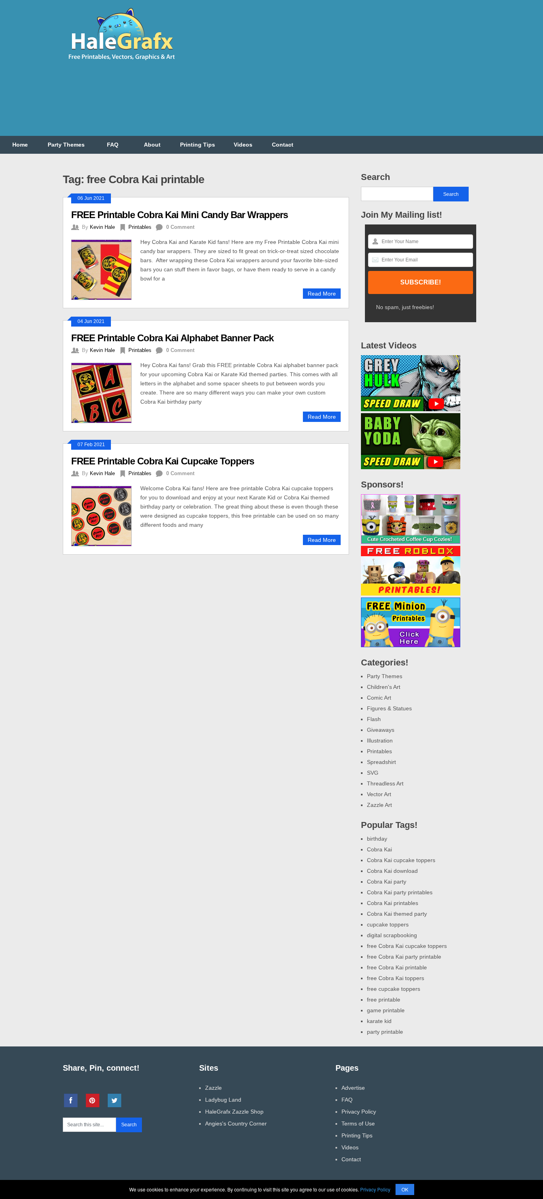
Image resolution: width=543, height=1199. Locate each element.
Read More (322, 293)
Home (20, 144)
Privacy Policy (358, 1111)
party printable (385, 1032)
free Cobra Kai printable (397, 967)
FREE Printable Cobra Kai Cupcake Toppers (162, 461)
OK (404, 1189)
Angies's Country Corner (236, 1123)
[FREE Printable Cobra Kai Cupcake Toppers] (105, 515)
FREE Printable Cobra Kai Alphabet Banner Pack (172, 338)
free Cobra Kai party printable (404, 956)
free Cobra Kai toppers (395, 978)
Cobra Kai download (392, 871)
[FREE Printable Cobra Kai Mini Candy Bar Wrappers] (105, 269)
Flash (374, 719)
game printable (386, 1010)
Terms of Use (358, 1123)
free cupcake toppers (393, 989)
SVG (372, 773)
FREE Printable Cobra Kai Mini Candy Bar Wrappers (179, 214)
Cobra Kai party (386, 881)
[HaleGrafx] (121, 63)
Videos (243, 144)
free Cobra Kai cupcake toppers (407, 946)
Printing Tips (197, 144)
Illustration (380, 740)
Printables (139, 227)
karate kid (379, 1021)
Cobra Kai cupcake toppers (401, 860)
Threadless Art (385, 783)
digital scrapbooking (392, 935)
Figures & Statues (389, 708)
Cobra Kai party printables (399, 892)
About (152, 144)
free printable (383, 999)
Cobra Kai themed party (397, 914)
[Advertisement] (335, 72)
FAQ (112, 144)
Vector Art (379, 794)
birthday (377, 838)
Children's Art (383, 687)
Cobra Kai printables (392, 903)
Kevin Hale (102, 227)
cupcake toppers (388, 924)
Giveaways (380, 730)
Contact (282, 144)
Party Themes (66, 144)
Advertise (353, 1088)
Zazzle (213, 1088)
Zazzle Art (379, 805)
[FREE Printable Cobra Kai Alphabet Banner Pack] (105, 392)
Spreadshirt (381, 762)
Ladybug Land (223, 1100)
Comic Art (379, 697)
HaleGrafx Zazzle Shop (234, 1111)
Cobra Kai (379, 849)
